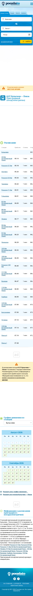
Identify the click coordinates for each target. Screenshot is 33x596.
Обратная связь (17, 585)
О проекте (17, 583)
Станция (12, 13)
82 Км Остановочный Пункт (21, 547)
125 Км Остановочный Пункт (6, 304)
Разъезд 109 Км (22, 551)
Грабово (10, 553)
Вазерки (3, 553)
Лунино (3, 549)
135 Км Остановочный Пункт (13, 554)
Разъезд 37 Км (15, 545)
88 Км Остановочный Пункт (6, 211)
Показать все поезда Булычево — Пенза (17, 495)
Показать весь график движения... (15, 492)
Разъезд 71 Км (5, 547)
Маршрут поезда (4, 13)
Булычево (5, 152)
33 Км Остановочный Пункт (6, 158)
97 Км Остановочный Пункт (16, 549)
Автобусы (23, 13)
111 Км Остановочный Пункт (6, 273)
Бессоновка (17, 553)
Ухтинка (4, 320)
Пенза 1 (4, 343)
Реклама (25, 583)
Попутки (18, 13)
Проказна (4, 242)
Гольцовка (5, 196)
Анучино (4, 172)
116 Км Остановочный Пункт (6, 289)
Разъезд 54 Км (26, 545)
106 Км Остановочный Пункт (6, 258)
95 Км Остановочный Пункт (6, 226)
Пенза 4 (4, 335)
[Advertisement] (16, 64)
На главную (7, 583)
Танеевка (4, 184)
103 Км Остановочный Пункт (6, 250)
